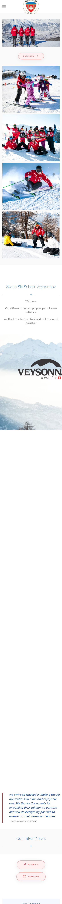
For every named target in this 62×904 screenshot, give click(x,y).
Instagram (33, 877)
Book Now (28, 56)
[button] (4, 6)
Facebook (33, 865)
